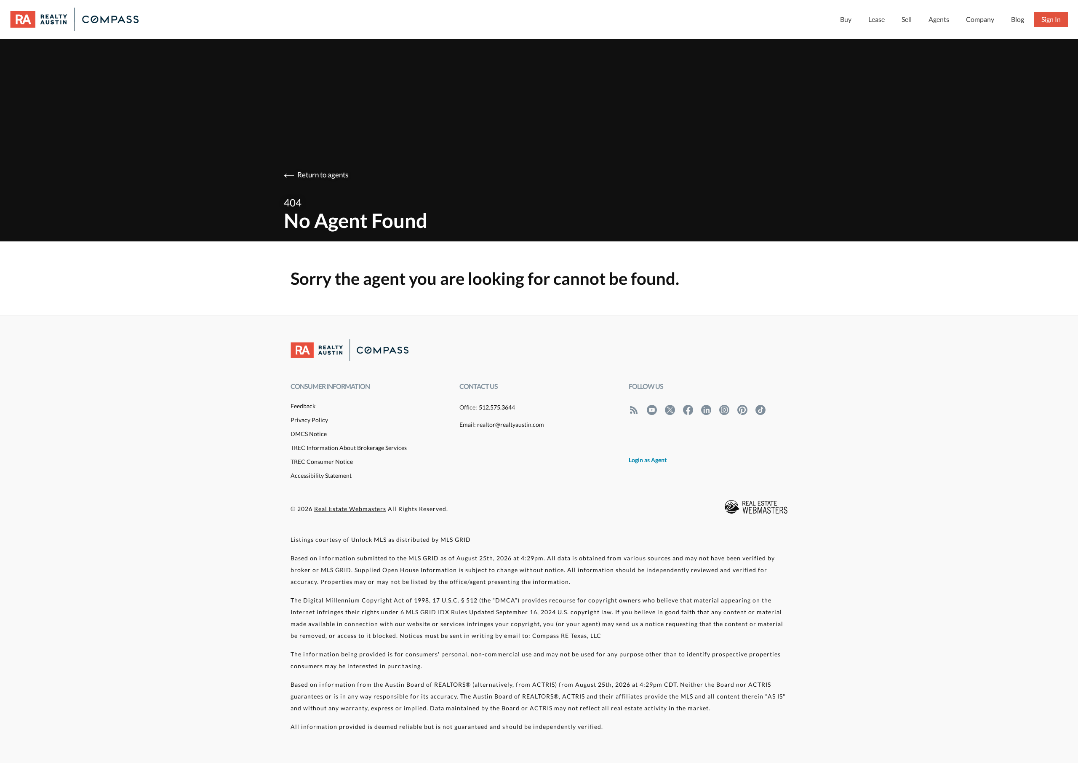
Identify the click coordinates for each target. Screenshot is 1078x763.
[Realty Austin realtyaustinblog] (634, 410)
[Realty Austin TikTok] (760, 410)
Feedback (303, 406)
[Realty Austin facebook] (688, 410)
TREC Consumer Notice (322, 461)
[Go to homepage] (82, 19)
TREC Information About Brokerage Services (349, 447)
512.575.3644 (497, 407)
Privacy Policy (309, 419)
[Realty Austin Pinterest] (742, 410)
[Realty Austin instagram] (724, 410)
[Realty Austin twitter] (670, 410)
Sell (907, 19)
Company (980, 19)
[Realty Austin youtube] (652, 410)
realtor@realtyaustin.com (510, 424)
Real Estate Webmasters (350, 508)
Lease (876, 19)
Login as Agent (648, 459)
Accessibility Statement (321, 475)
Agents (939, 19)
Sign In (1051, 19)
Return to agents (322, 174)
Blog (1017, 19)
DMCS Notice (309, 433)
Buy (845, 19)
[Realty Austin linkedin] (706, 410)
